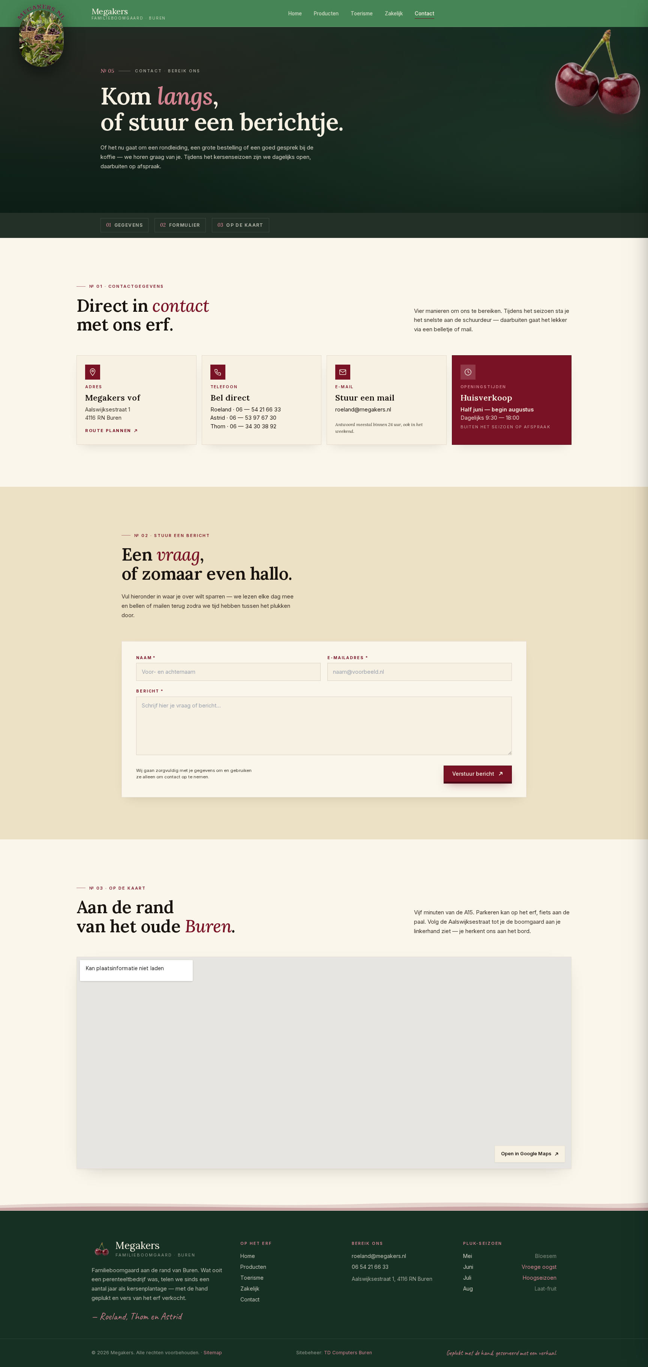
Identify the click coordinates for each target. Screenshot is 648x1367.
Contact (424, 13)
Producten (326, 13)
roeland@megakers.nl (363, 409)
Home (295, 13)
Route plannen (108, 430)
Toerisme (362, 13)
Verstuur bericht (473, 773)
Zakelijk (394, 13)
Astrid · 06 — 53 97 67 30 (243, 417)
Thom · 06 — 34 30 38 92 (243, 426)
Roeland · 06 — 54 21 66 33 (245, 409)
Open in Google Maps (526, 1153)
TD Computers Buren (348, 1352)
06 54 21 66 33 (370, 1267)
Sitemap (213, 1352)
